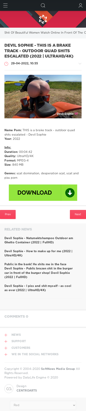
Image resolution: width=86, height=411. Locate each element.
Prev (8, 214)
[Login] (80, 5)
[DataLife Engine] (43, 19)
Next (78, 214)
